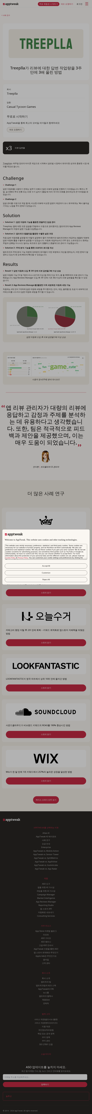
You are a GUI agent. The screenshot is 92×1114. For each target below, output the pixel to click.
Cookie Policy (10, 558)
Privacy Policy (23, 558)
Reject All (46, 579)
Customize (46, 573)
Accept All (46, 566)
